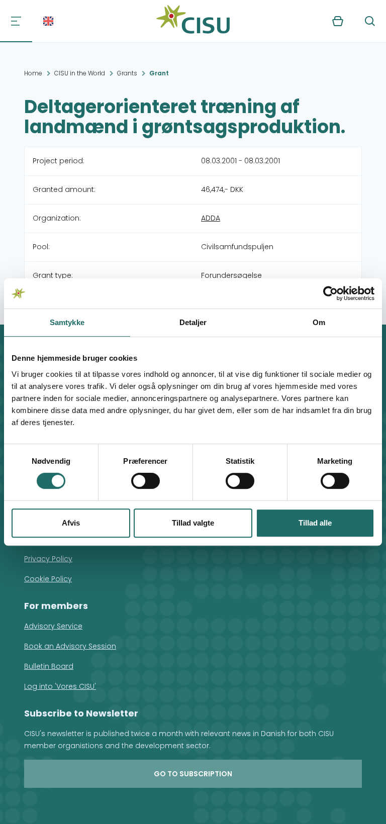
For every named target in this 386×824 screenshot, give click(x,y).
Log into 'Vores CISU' (60, 686)
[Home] (193, 21)
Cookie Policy (48, 579)
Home (33, 73)
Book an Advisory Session (70, 646)
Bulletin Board (48, 666)
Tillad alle (315, 523)
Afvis (71, 523)
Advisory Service (53, 626)
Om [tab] (319, 322)
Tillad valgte (193, 523)
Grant (159, 73)
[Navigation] (16, 21)
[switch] (145, 481)
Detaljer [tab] (193, 322)
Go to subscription (193, 774)
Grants (127, 73)
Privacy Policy (48, 559)
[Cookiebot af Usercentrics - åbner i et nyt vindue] (330, 293)
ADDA (210, 218)
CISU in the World (79, 73)
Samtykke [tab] (67, 322)
